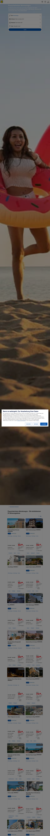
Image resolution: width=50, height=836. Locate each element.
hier (38, 420)
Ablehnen (28, 424)
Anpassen (36, 424)
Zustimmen (43, 424)
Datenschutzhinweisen (21, 420)
